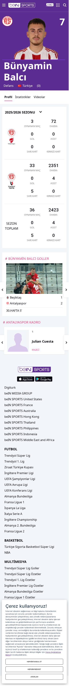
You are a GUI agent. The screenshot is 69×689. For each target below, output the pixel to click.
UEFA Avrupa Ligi (16, 485)
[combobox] (24, 112)
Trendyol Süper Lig (17, 456)
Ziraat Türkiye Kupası (18, 467)
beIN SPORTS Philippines (21, 428)
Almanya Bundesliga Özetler (23, 591)
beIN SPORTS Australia (20, 411)
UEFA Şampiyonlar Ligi (19, 479)
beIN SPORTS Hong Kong (21, 417)
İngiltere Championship (20, 520)
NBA (7, 553)
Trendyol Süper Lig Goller (21, 568)
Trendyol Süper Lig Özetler (22, 574)
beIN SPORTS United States (23, 399)
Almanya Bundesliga (18, 496)
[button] (21, 5)
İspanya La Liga (14, 508)
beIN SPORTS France (18, 405)
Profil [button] (8, 97)
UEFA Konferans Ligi (18, 491)
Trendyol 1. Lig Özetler (19, 580)
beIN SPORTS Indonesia (20, 434)
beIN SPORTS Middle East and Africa (29, 440)
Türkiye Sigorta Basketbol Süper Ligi (29, 547)
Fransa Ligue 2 (14, 531)
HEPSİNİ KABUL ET (34, 662)
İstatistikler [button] (23, 97)
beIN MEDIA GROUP (18, 393)
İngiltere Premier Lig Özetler (24, 586)
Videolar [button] (39, 97)
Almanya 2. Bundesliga (20, 525)
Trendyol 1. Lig (14, 461)
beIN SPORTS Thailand (19, 422)
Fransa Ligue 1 (14, 502)
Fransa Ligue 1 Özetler (19, 597)
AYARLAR (34, 677)
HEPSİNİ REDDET (34, 669)
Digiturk (10, 388)
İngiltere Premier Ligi (18, 473)
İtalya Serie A (13, 514)
